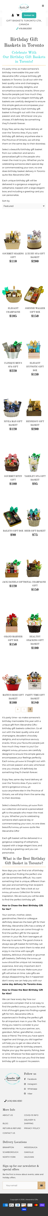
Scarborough (10, 1152)
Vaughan (29, 1157)
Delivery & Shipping (29, 1122)
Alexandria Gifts (32, 1200)
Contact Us (29, 15)
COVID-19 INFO (31, 1115)
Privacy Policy (32, 1128)
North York (9, 1157)
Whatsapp (32, 1089)
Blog (5, 1123)
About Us (8, 1115)
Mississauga (30, 1147)
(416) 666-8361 (14, 1101)
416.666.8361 (25, 28)
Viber (29, 1093)
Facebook (32, 1079)
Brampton (8, 1147)
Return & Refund (12, 1128)
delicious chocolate (22, 955)
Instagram (32, 1084)
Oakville (28, 1152)
